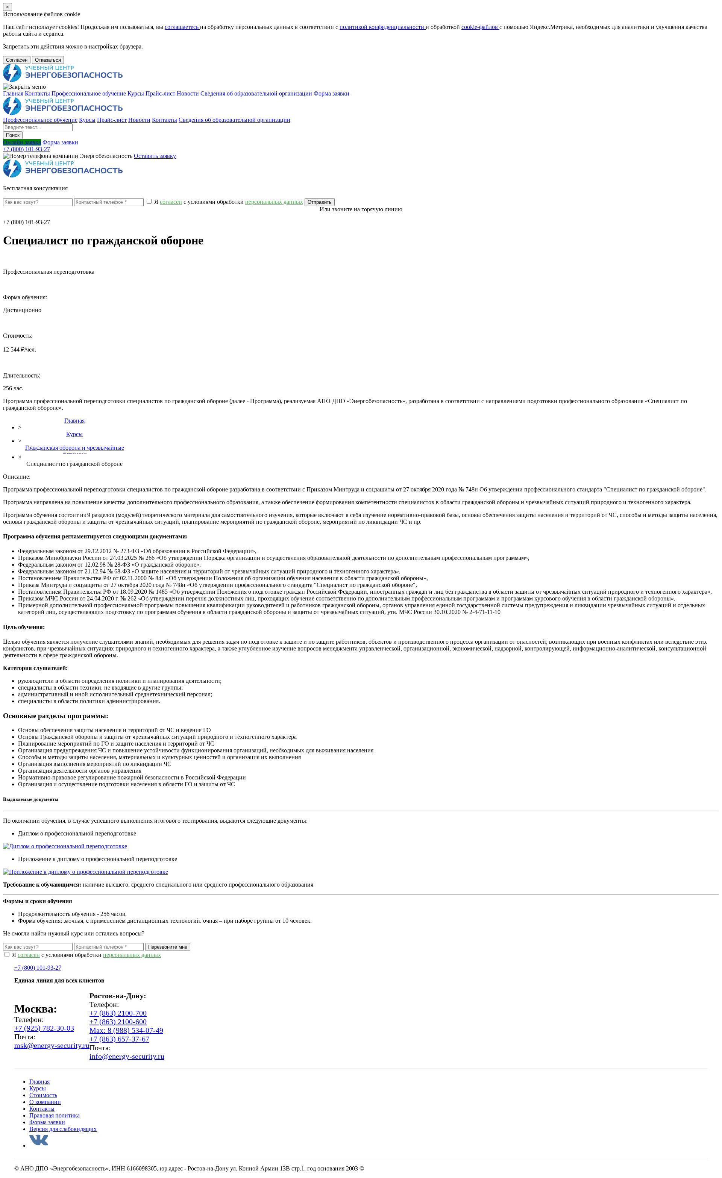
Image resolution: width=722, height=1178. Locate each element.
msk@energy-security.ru (51, 1045)
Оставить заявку (155, 156)
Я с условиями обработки (228, 202)
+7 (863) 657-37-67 (119, 1039)
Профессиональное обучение (89, 93)
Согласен (16, 60)
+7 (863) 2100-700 (118, 1013)
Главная (13, 93)
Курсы (135, 93)
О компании (45, 1102)
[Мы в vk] (38, 1145)
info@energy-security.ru (126, 1056)
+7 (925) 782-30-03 (44, 1028)
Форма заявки (331, 93)
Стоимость (43, 1095)
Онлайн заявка (22, 142)
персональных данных (132, 955)
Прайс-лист (160, 93)
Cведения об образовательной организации (256, 93)
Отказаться (48, 60)
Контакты (37, 93)
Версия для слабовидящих (63, 1129)
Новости (188, 93)
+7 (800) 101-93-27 (26, 149)
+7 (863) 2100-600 (118, 1021)
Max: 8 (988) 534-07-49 (126, 1030)
